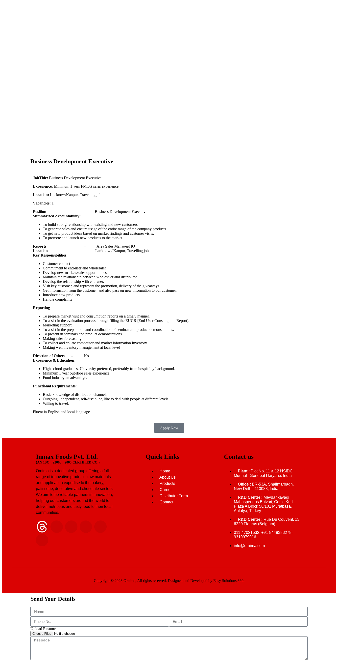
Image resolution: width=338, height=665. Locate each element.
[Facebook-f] (86, 526)
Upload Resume (43, 629)
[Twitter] (100, 526)
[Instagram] (71, 526)
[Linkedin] (56, 526)
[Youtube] (42, 540)
